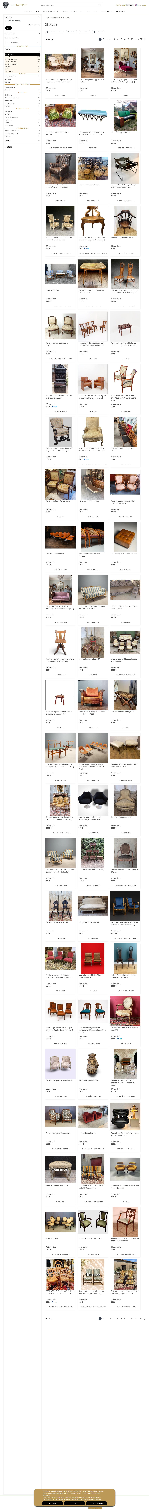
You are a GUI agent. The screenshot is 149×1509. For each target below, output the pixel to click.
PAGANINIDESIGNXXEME (93, 306)
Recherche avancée (14, 21)
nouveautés (120, 5)
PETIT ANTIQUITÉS (93, 833)
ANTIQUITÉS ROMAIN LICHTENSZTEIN (60, 148)
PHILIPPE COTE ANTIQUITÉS (60, 1149)
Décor (64, 11)
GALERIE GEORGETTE (93, 1254)
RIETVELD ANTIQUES (93, 569)
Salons (22, 69)
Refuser (75, 1503)
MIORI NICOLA (125, 411)
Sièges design (22, 71)
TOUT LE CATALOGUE (12, 38)
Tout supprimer (34, 25)
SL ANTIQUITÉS (93, 675)
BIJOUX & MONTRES (22, 84)
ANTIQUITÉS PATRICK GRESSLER (125, 1096)
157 (140, 39)
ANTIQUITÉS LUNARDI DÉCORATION (61, 359)
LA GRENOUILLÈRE (125, 464)
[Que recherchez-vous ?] (100, 5)
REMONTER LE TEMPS (60, 1043)
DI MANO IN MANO (93, 622)
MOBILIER (22, 46)
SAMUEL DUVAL (93, 938)
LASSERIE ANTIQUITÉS (93, 885)
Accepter (52, 1503)
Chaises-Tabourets (22, 62)
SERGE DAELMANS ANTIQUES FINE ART (60, 306)
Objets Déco (77, 11)
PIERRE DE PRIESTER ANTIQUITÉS (126, 675)
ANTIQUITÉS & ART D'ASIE (125, 253)
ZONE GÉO (100, 32)
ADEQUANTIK (126, 1201)
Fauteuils (22, 57)
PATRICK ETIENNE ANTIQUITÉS (61, 253)
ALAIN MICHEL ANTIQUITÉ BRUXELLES (125, 1254)
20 (135, 39)
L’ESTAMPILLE (61, 938)
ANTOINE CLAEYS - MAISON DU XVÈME (60, 1307)
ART (22, 74)
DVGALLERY (93, 359)
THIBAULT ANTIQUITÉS (61, 411)
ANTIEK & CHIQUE (60, 200)
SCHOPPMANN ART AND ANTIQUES (125, 938)
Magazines (120, 11)
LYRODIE (125, 727)
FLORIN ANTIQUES (60, 675)
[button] (71, 31)
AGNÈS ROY (60, 517)
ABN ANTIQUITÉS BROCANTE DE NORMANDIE (93, 253)
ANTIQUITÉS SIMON (61, 622)
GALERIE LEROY (60, 991)
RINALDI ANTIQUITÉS (93, 200)
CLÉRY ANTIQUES (126, 1043)
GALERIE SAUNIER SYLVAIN (126, 991)
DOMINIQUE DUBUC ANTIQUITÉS (126, 885)
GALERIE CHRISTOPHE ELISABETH (93, 1201)
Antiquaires (106, 11)
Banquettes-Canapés (22, 64)
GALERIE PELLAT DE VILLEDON (61, 833)
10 (132, 39)
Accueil (49, 18)
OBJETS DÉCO (22, 109)
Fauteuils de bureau (22, 59)
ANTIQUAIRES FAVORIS (56, 32)
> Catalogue (54, 18)
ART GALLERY (93, 991)
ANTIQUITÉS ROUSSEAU (125, 517)
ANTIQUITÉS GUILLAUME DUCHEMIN (93, 1149)
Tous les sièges (22, 54)
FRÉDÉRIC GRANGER (61, 569)
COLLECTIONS (22, 128)
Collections (92, 11)
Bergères (22, 66)
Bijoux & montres (50, 11)
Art (37, 11)
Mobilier (28, 11)
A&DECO (93, 95)
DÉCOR (22, 92)
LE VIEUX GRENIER (60, 95)
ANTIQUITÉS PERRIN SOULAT (125, 148)
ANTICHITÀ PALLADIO (60, 464)
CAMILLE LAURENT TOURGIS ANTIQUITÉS (93, 1307)
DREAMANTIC (93, 148)
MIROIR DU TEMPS (125, 622)
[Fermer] (10, 28)
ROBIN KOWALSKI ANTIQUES (125, 200)
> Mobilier (61, 18)
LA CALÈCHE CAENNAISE (60, 1096)
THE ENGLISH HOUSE (125, 780)
